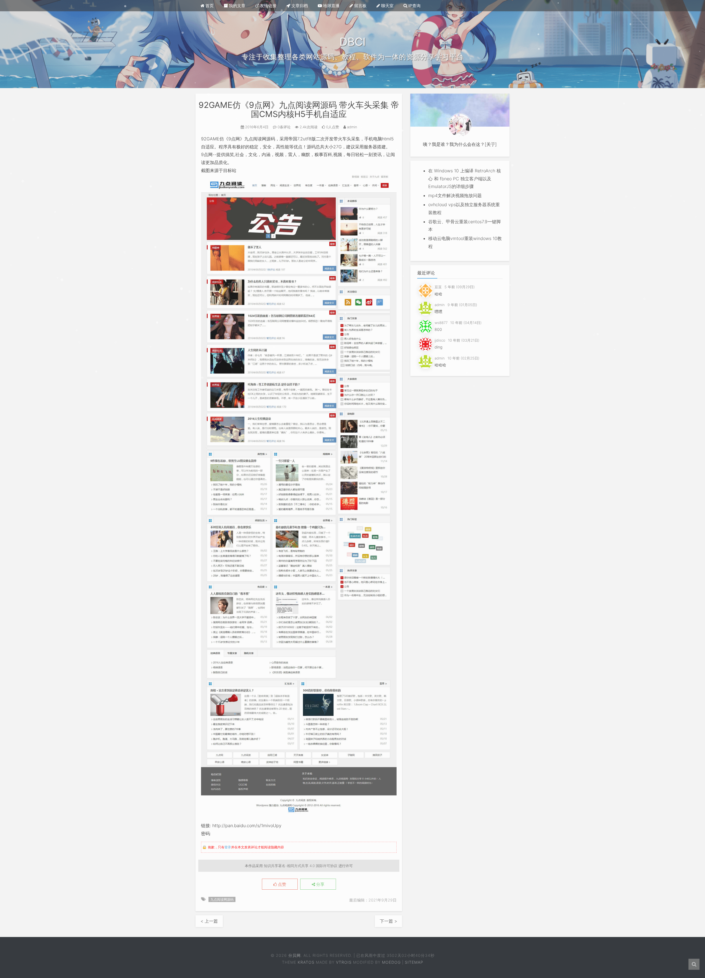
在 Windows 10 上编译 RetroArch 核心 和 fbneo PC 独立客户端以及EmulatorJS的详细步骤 (464, 178)
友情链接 (267, 5)
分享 (319, 884)
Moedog (391, 962)
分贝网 (294, 955)
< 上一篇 (209, 921)
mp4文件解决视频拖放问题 (455, 195)
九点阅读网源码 (222, 899)
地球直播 (331, 5)
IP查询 (414, 5)
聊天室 (387, 5)
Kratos (306, 962)
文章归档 (299, 5)
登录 (227, 847)
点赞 (281, 884)
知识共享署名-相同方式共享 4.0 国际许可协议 (300, 865)
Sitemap (414, 962)
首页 (209, 5)
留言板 (360, 5)
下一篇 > (388, 921)
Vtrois (344, 962)
